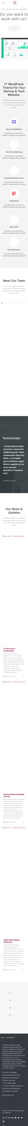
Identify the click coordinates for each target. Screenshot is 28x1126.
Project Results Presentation (10, 1091)
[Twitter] (21, 1117)
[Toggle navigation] (3, 2)
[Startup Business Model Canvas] (14, 736)
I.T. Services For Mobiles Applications (12, 1085)
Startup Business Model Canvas (13, 795)
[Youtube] (3, 1121)
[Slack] (18, 1117)
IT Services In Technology (9, 650)
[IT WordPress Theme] (15, 3)
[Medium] (15, 1117)
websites (21, 523)
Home (2, 1037)
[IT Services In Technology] (14, 590)
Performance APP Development (11, 1088)
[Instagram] (9, 1117)
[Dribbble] (3, 1117)
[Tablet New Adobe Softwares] (14, 882)
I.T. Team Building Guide (9, 1083)
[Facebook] (6, 1117)
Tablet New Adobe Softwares (11, 941)
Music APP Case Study (8, 1080)
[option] (14, 463)
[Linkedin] (12, 1117)
